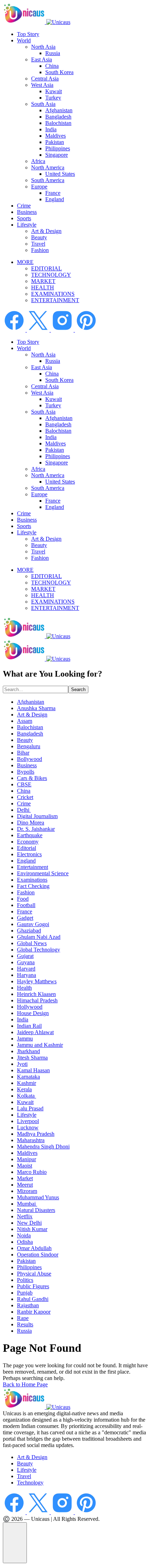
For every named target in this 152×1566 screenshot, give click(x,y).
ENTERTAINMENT (55, 300)
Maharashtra (31, 1140)
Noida (24, 1235)
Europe (39, 187)
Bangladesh (58, 117)
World (24, 40)
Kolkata (26, 1096)
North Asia (43, 47)
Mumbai (27, 1204)
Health (24, 988)
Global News (32, 943)
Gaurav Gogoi (33, 924)
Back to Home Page (25, 1384)
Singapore (56, 155)
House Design (33, 1013)
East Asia (41, 59)
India (51, 129)
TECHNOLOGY (51, 275)
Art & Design (46, 231)
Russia (52, 53)
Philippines (57, 148)
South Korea (59, 72)
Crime (24, 206)
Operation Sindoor (37, 1255)
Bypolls (25, 772)
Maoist (24, 1166)
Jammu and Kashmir (40, 1045)
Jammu (25, 1039)
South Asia (43, 104)
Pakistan (54, 142)
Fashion (40, 250)
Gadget (25, 918)
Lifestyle (26, 225)
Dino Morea (30, 823)
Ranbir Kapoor (34, 1312)
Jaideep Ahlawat (35, 1032)
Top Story (28, 34)
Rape (23, 1318)
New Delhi (29, 1223)
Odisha (25, 1242)
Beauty (39, 237)
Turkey (53, 98)
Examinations (32, 880)
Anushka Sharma (36, 708)
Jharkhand (28, 1051)
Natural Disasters (36, 1210)
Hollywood (29, 1007)
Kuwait (53, 91)
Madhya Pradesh (35, 1134)
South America (47, 180)
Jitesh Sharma (32, 1058)
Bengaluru (28, 746)
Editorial (26, 848)
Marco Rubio (32, 1172)
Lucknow (28, 1127)
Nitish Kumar (32, 1229)
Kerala (24, 1089)
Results (25, 1324)
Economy (28, 842)
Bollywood (29, 759)
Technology (30, 1483)
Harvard (26, 969)
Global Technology (38, 950)
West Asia (42, 85)
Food (23, 899)
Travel (38, 244)
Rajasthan (28, 1305)
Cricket (25, 797)
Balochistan (58, 123)
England (54, 199)
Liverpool (28, 1121)
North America (47, 167)
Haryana (26, 975)
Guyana (26, 962)
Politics (25, 1280)
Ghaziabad (29, 931)
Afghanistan (58, 110)
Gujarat (25, 956)
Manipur (26, 1159)
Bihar (23, 753)
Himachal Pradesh (37, 1000)
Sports (24, 218)
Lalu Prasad (30, 1108)
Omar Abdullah (34, 1248)
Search (78, 689)
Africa (38, 161)
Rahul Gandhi (32, 1299)
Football (26, 905)
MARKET (43, 281)
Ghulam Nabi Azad (38, 937)
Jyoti (22, 1064)
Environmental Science (43, 873)
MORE (25, 262)
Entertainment (32, 867)
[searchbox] (35, 689)
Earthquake (29, 835)
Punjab (25, 1293)
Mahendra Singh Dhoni (43, 1147)
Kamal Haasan (33, 1070)
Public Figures (33, 1286)
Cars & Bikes (32, 778)
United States (60, 174)
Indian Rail (29, 1026)
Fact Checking (33, 886)
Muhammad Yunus (38, 1197)
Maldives (55, 136)
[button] (15, 1542)
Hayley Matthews (37, 981)
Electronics (29, 854)
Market (25, 1178)
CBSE (24, 784)
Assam (24, 721)
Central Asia (45, 79)
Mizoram (27, 1191)
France (52, 193)
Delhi (24, 810)
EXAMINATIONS (53, 294)
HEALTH (42, 287)
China (52, 66)
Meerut (25, 1185)
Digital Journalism (37, 816)
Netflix (25, 1216)
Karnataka (28, 1077)
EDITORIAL (46, 268)
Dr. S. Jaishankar (36, 829)
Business (27, 212)
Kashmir (26, 1083)
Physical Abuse (34, 1274)
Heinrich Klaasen (36, 994)
